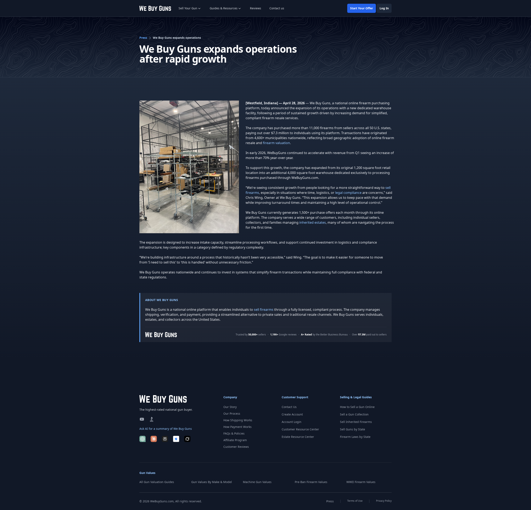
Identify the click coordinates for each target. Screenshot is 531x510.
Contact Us (289, 407)
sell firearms (263, 309)
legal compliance (348, 192)
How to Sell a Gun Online (357, 407)
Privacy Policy (384, 501)
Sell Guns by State (352, 429)
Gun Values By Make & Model (211, 482)
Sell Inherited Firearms (356, 422)
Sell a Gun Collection (354, 414)
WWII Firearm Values (360, 482)
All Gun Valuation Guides (156, 482)
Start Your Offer (361, 8)
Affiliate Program (235, 440)
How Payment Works (237, 427)
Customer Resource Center (300, 429)
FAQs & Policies (234, 433)
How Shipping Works (237, 420)
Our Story (230, 407)
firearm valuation (276, 143)
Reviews (255, 8)
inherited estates (312, 222)
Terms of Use (355, 501)
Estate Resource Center (298, 437)
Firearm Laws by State (355, 437)
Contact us (276, 8)
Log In (384, 8)
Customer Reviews (236, 447)
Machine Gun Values (257, 482)
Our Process (231, 413)
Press (143, 38)
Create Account (292, 414)
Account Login (291, 422)
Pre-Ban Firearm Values (311, 482)
